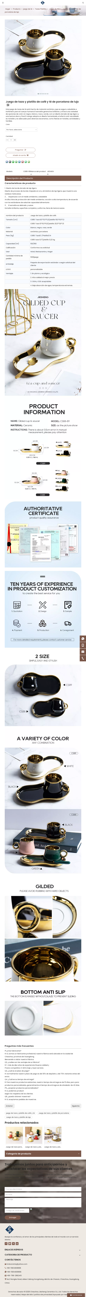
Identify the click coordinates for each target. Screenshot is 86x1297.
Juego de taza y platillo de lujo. (18, 1117)
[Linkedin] (9, 1243)
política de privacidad (43, 1294)
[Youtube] (17, 1243)
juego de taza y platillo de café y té (20, 1113)
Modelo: (9, 171)
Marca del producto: (38, 172)
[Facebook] (6, 1243)
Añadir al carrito (19, 155)
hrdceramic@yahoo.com (17, 1264)
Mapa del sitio (27, 1294)
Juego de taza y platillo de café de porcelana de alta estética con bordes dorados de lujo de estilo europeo (33, 1147)
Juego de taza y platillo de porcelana (53, 1113)
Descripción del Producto (19, 178)
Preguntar (19, 150)
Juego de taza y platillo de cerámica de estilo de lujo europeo (52, 1147)
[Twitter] (13, 1243)
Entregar (12, 1217)
